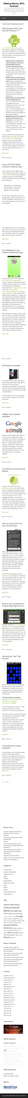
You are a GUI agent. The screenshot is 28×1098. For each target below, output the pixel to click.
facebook (20, 1054)
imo (23, 1053)
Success (15, 933)
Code (10, 913)
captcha (21, 1056)
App (12, 911)
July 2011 (6, 1009)
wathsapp (12, 1050)
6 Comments (7, 739)
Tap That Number (9, 935)
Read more (5, 153)
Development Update (11, 365)
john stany (7, 963)
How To (20, 920)
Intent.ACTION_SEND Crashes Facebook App (12, 165)
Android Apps (7, 869)
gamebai (17, 1058)
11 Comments (8, 649)
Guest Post (6, 920)
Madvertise (18, 922)
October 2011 (7, 1002)
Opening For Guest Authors (11, 855)
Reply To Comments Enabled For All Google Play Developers (13, 949)
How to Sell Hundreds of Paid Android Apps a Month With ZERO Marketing (13, 845)
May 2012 (6, 989)
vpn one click (14, 1053)
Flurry (5, 916)
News (5, 885)
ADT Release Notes (7, 138)
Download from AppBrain (9, 701)
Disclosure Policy (8, 1073)
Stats (10, 932)
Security (19, 930)
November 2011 (8, 1000)
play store (12, 1060)
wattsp (22, 1062)
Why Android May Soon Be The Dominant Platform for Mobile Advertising (13, 851)
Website (7, 937)
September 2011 (8, 1004)
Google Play (16, 918)
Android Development (10, 872)
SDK (16, 930)
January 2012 (7, 995)
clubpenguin (6, 1060)
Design (20, 913)
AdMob (16, 495)
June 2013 (7, 982)
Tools (16, 935)
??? (5, 1050)
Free (7, 916)
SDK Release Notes (15, 136)
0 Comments (7, 462)
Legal (14, 922)
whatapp (19, 1053)
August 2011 (7, 1006)
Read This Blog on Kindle (11, 1076)
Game (14, 916)
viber (16, 1050)
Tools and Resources (10, 892)
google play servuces (18, 1048)
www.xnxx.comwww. (8, 1062)
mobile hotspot (17, 1064)
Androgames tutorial (17, 288)
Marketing (8, 925)
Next (8, 782)
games (5, 1046)
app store (11, 1048)
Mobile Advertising (9, 883)
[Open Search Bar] (26, 18)
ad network (17, 1060)
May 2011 (6, 1013)
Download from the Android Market (12, 699)
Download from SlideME (9, 703)
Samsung (19, 928)
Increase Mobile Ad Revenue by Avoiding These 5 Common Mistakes (13, 833)
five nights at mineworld (9, 1058)
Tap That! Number (20, 624)
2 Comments (7, 243)
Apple (5, 876)
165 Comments (8, 516)
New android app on (8, 1064)
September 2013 (8, 978)
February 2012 (8, 993)
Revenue (8, 928)
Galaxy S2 (10, 916)
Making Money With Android (14, 4)
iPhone (6, 922)
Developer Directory (18, 957)
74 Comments (8, 157)
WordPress (13, 937)
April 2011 (6, 1015)
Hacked (6, 841)
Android (7, 907)
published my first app (8, 488)
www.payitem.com (15, 1056)
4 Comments (7, 358)
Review (6, 889)
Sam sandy (7, 953)
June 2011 (6, 1011)
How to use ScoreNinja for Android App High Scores (13, 605)
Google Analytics (7, 575)
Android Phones (8, 874)
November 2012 (8, 986)
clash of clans (7, 1056)
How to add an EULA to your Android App (12, 524)
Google (6, 878)
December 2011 (8, 997)
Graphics (21, 918)
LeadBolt (10, 922)
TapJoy (21, 932)
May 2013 (6, 984)
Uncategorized (8, 894)
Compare (15, 913)
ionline (18, 1062)
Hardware (14, 920)
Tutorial (20, 935)
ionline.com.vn (7, 1053)
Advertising (14, 905)
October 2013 (7, 975)
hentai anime (7, 1054)
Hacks (10, 920)
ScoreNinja (10, 626)
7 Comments (7, 407)
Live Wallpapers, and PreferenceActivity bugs (12, 251)
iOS (23, 920)
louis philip (7, 959)
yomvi (15, 1062)
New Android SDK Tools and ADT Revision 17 (12, 29)
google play (10, 1046)
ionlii (8, 1050)
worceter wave (13, 1054)
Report (5, 887)
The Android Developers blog (10, 48)
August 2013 (7, 980)
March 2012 (7, 991)
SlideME (5, 932)
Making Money (8, 881)
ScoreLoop (23, 632)
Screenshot (11, 930)
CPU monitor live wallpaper (11, 280)
